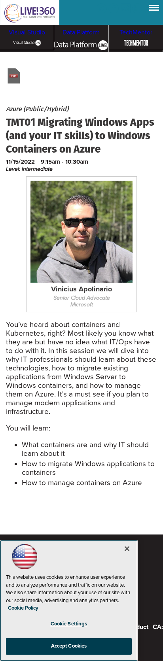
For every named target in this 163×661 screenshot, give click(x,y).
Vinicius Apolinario (81, 289)
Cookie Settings (69, 624)
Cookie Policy (23, 608)
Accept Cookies (69, 646)
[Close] (127, 548)
